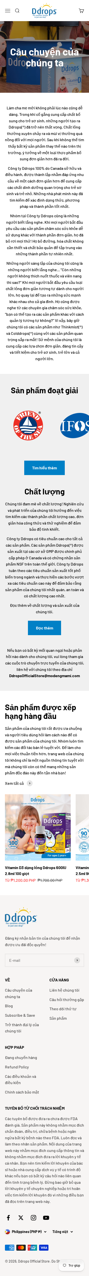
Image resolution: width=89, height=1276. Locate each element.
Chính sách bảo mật (22, 1092)
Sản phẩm (58, 1018)
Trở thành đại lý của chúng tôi (22, 1027)
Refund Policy (17, 1066)
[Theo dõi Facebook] (8, 1217)
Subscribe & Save (20, 1015)
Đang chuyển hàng (21, 1057)
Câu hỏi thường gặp (66, 999)
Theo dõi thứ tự (63, 1008)
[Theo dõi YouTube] (46, 1217)
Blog (9, 1005)
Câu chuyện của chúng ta (18, 993)
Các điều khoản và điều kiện (20, 1079)
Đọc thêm (44, 627)
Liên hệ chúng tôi (64, 990)
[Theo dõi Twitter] (21, 1217)
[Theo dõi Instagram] (33, 1217)
